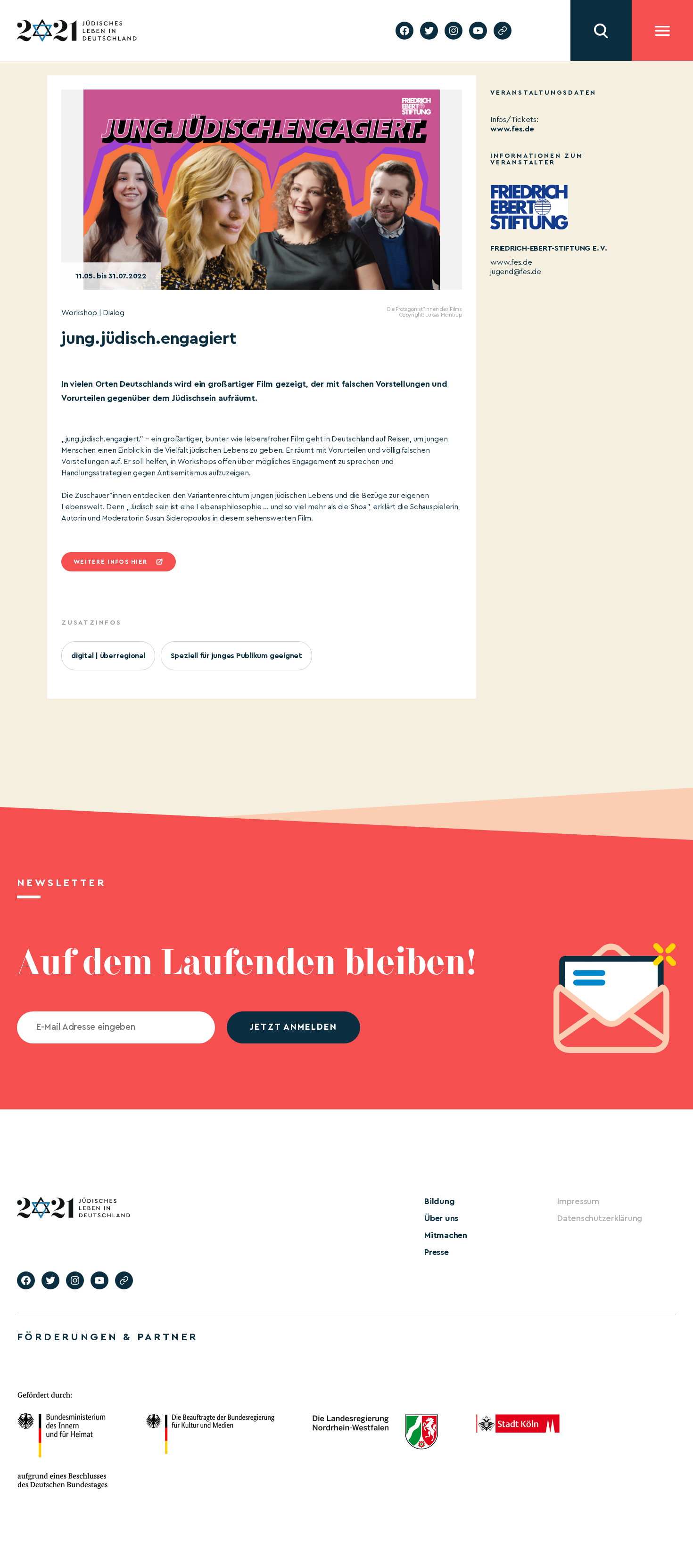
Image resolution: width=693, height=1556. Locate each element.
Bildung (439, 1201)
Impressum (578, 1201)
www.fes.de (512, 129)
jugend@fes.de (515, 272)
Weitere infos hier (110, 562)
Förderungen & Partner (107, 1337)
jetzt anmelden (293, 1027)
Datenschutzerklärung (599, 1218)
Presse (436, 1252)
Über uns (441, 1218)
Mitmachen (445, 1235)
